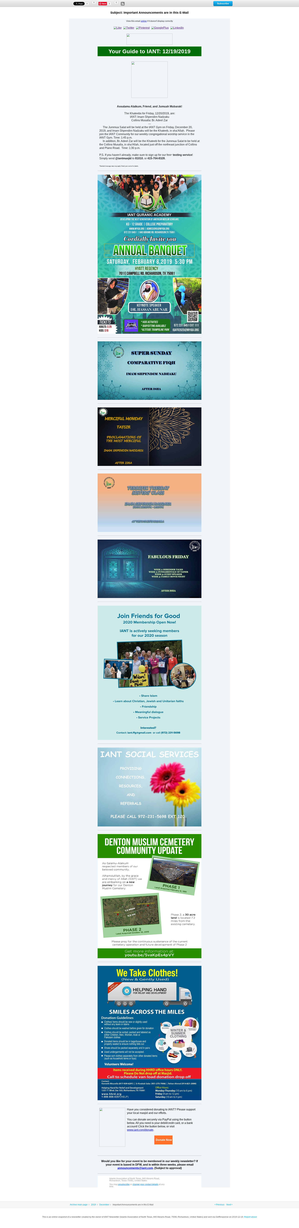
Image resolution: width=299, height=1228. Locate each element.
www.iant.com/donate (140, 1129)
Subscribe (223, 3)
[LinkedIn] (177, 27)
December (104, 1204)
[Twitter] (128, 27)
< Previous (219, 1204)
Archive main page (79, 1204)
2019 (93, 1204)
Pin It (104, 3)
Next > (229, 1204)
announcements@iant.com (135, 1168)
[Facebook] (118, 27)
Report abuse (250, 1217)
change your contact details (145, 1184)
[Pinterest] (143, 27)
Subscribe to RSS (123, 4)
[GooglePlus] (160, 27)
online (144, 21)
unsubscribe (124, 1184)
